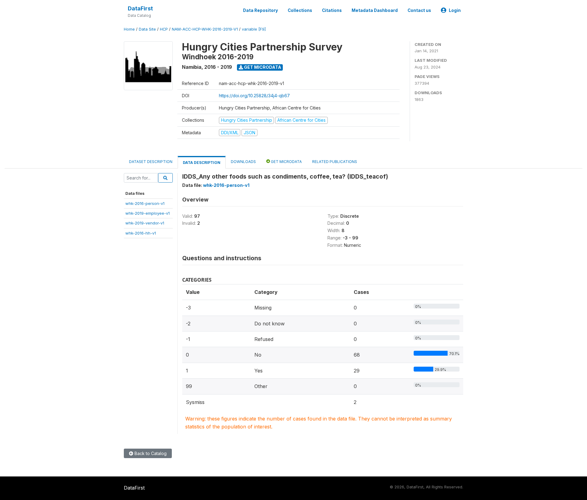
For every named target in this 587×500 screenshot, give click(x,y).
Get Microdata (262, 67)
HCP (164, 29)
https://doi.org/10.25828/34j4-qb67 (254, 95)
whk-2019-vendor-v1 (144, 222)
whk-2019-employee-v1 (147, 213)
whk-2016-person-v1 (144, 203)
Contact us (419, 10)
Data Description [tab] (201, 162)
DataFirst (140, 8)
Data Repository (260, 10)
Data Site (147, 29)
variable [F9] (254, 29)
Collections (300, 10)
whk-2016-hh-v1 (140, 233)
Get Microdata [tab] (286, 161)
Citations (332, 10)
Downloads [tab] (243, 161)
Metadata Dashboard (375, 10)
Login (455, 10)
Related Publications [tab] (334, 161)
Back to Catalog (150, 453)
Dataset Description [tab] (150, 161)
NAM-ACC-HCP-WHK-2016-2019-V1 (205, 29)
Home (129, 29)
